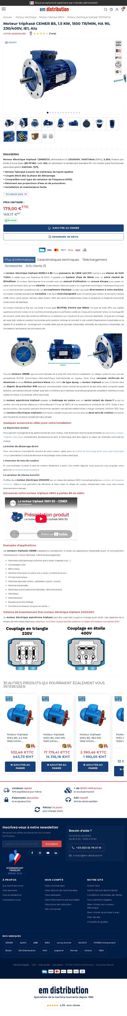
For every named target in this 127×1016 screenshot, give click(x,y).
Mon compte (54, 879)
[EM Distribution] (54, 9)
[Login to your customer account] (117, 9)
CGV (34, 964)
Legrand (58, 950)
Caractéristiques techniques (58, 260)
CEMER (9, 942)
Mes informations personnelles (62, 899)
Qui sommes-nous (12, 885)
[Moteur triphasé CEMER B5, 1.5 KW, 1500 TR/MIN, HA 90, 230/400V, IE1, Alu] (9, 123)
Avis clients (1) (36, 266)
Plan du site (44, 964)
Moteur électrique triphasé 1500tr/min (89, 17)
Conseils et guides (97, 921)
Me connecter (53, 909)
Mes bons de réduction (58, 904)
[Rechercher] (105, 9)
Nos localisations (11, 895)
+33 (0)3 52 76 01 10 (88, 847)
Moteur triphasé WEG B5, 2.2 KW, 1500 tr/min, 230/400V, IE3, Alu (18, 738)
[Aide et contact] (111, 9)
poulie (6, 289)
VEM (101, 950)
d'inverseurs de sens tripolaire (25, 469)
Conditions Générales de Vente (104, 895)
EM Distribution (27, 950)
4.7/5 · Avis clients (63, 1005)
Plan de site (93, 917)
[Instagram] (40, 853)
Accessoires (13, 266)
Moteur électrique (26, 17)
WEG (47, 942)
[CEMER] (11, 42)
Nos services (9, 890)
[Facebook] (32, 853)
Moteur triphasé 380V (51, 17)
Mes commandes (54, 885)
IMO (45, 950)
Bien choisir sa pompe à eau (103, 912)
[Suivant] (111, 3)
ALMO (23, 942)
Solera (88, 950)
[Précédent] (15, 3)
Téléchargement (94, 260)
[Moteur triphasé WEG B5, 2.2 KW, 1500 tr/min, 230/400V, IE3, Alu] (20, 715)
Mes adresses (53, 895)
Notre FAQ (93, 885)
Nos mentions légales (99, 899)
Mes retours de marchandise (61, 890)
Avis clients (57, 964)
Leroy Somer (64, 942)
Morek (74, 950)
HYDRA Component (104, 942)
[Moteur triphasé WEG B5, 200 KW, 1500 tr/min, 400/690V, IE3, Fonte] (56, 715)
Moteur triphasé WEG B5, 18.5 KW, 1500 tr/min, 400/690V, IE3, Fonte (93, 738)
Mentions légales (21, 964)
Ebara (8, 950)
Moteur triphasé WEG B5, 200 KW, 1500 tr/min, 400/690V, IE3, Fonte (56, 738)
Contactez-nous (11, 899)
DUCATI (82, 942)
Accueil (7, 17)
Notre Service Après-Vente (102, 890)
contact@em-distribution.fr (87, 855)
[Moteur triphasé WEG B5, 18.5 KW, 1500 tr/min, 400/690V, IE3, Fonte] (93, 715)
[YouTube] (48, 853)
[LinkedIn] (56, 853)
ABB (35, 942)
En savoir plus (14, 194)
